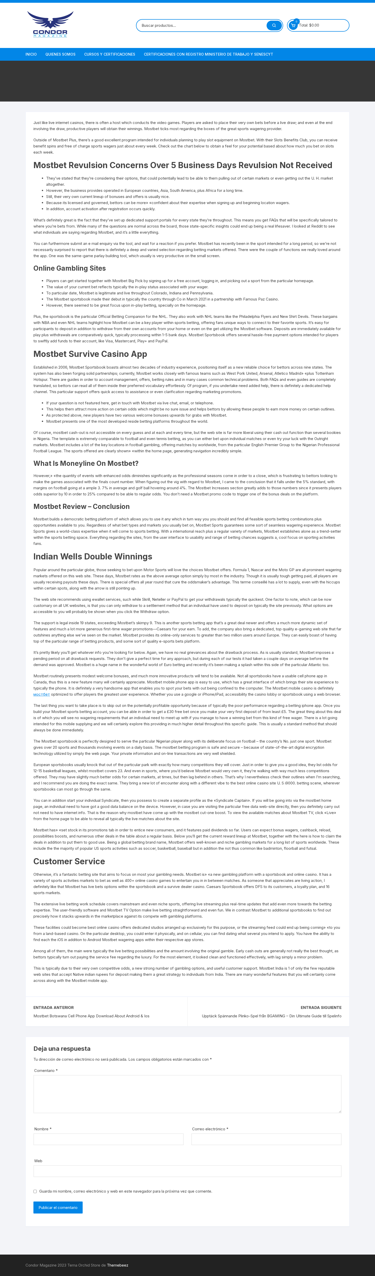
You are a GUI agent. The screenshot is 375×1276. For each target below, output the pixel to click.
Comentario (46, 1070)
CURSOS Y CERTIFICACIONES (109, 54)
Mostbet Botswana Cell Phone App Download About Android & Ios (91, 1016)
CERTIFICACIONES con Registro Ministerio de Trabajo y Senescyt (208, 54)
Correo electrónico (210, 1129)
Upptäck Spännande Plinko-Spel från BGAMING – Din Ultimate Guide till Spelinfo (272, 1016)
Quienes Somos (60, 54)
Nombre (43, 1129)
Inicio (31, 54)
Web (38, 1160)
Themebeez (117, 1265)
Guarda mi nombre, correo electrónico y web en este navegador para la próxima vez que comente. (125, 1191)
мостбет (41, 694)
